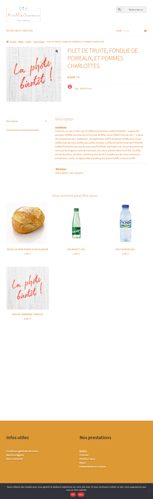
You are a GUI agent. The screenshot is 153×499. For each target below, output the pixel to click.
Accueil (13, 41)
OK (73, 494)
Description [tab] (12, 121)
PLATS (28, 41)
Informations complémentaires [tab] (22, 129)
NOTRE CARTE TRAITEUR (19, 30)
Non (81, 494)
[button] (56, 51)
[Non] (149, 491)
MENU (21, 41)
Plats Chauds (39, 41)
